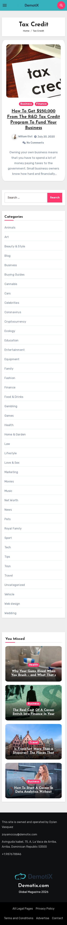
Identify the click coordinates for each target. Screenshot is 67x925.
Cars (7, 293)
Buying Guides (14, 274)
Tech (7, 547)
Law (7, 444)
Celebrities (11, 302)
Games (9, 415)
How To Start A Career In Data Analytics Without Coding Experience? (33, 791)
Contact (57, 918)
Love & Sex (12, 462)
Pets (7, 519)
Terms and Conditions (18, 918)
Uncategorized (14, 585)
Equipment (11, 359)
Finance (41, 103)
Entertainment (14, 350)
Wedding (10, 613)
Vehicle (9, 594)
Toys (7, 566)
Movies (9, 481)
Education (11, 340)
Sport (8, 538)
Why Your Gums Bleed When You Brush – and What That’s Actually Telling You (33, 675)
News (8, 509)
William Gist (25, 136)
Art (6, 237)
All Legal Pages (23, 908)
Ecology (9, 331)
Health (9, 425)
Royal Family (13, 528)
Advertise (42, 918)
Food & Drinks (13, 397)
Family (8, 368)
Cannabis (10, 284)
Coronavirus (12, 312)
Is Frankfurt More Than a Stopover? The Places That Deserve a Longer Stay (33, 752)
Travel (8, 575)
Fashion (9, 378)
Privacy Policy (45, 908)
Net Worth (11, 500)
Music (8, 491)
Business (26, 103)
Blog (7, 255)
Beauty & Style (14, 246)
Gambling (11, 406)
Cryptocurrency (15, 321)
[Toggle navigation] (5, 5)
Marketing (11, 472)
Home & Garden (15, 434)
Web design (12, 603)
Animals (9, 227)
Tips (7, 556)
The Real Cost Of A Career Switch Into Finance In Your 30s (33, 714)
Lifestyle (10, 453)
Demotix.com (33, 885)
